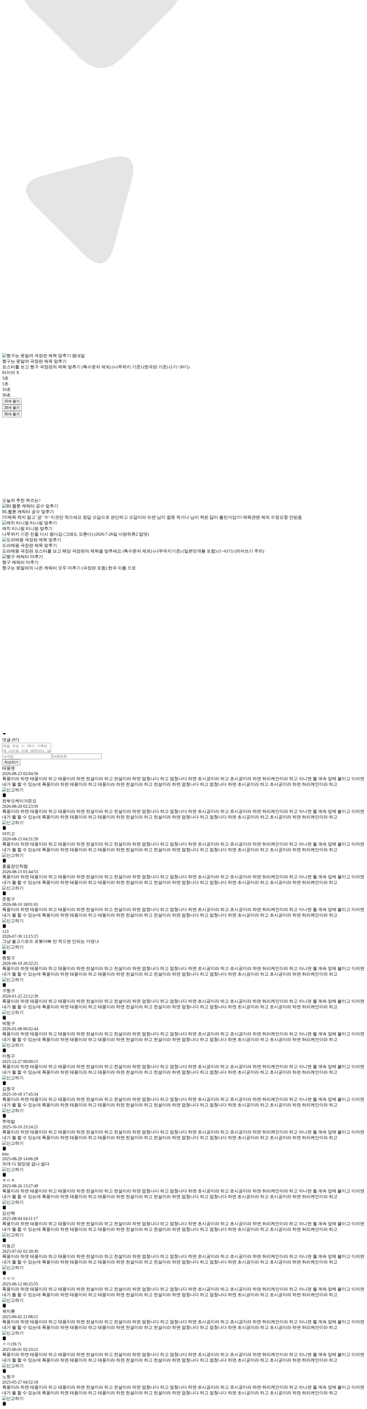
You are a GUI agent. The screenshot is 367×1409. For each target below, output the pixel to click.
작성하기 (11, 762)
